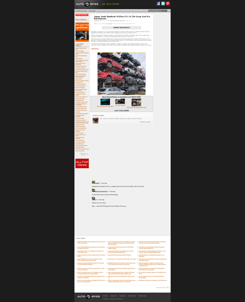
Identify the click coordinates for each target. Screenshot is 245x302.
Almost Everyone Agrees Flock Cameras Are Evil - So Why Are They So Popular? (91, 269)
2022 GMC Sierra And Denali (82, 148)
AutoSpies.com (87, 4)
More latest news (161, 287)
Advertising (122, 295)
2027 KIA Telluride (79, 51)
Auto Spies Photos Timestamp (117, 20)
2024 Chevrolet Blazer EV (81, 96)
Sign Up (108, 4)
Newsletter (115, 4)
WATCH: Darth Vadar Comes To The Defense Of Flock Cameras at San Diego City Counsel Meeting (90, 273)
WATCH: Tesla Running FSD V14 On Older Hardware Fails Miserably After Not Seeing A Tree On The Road (122, 281)
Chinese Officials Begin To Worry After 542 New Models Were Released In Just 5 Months (152, 269)
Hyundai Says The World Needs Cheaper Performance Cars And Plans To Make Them (151, 247)
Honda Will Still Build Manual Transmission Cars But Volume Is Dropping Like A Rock (91, 247)
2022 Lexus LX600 (79, 150)
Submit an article (82, 15)
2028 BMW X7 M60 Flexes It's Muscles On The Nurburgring (153, 280)
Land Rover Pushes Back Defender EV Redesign (119, 254)
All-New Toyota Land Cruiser (82, 69)
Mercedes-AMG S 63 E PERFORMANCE (80, 76)
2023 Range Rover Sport (81, 110)
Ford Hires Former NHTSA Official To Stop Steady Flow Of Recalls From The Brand (91, 277)
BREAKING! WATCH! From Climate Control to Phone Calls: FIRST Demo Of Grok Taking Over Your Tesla (122, 263)
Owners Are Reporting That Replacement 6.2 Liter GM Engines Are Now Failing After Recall (120, 251)
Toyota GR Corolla (79, 118)
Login (103, 4)
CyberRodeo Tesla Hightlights (79, 116)
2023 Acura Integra (79, 124)
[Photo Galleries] (82, 41)
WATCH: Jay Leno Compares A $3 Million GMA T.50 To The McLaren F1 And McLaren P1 (91, 281)
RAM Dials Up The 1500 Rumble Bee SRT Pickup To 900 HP (121, 277)
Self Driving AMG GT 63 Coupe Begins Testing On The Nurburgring (151, 255)
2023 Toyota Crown (80, 98)
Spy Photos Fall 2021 (80, 142)
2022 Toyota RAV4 (79, 140)
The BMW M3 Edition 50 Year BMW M (81, 104)
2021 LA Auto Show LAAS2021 (79, 138)
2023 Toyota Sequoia (80, 126)
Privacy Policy (132, 295)
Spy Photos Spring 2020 (81, 108)
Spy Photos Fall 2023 (80, 67)
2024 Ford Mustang (80, 87)
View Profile (147, 121)
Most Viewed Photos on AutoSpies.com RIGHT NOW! (121, 97)
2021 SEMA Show (79, 143)
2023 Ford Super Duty (80, 85)
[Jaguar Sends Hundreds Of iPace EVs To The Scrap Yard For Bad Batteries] (121, 94)
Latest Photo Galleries (79, 44)
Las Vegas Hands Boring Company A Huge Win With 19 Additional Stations (121, 247)
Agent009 (96, 20)
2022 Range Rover (79, 147)
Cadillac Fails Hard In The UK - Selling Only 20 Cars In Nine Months (91, 255)
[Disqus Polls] (121, 155)
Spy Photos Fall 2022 (80, 84)
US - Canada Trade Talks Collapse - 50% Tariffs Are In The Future (152, 273)
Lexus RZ (77, 111)
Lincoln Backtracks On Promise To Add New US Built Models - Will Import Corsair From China (89, 259)
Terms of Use (142, 295)
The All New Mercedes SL (81, 145)
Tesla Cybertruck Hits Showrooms (80, 64)
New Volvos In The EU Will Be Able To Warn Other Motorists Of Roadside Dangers (153, 259)
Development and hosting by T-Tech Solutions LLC (113, 298)
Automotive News (81, 10)
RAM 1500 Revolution (80, 74)
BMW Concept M (79, 132)
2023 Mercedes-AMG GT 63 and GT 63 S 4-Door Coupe (82, 122)
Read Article (95, 48)
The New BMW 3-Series (81, 106)
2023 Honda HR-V (79, 100)
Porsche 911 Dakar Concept (82, 80)
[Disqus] (121, 204)
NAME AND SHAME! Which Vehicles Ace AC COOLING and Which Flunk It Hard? (91, 242)
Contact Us (113, 295)
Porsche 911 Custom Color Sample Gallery (81, 61)
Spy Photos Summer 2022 (81, 102)
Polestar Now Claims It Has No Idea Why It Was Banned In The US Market (121, 269)
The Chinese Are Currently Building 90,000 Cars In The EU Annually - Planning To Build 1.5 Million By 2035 (152, 251)
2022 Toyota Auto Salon (80, 128)
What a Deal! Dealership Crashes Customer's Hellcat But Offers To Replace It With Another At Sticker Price (121, 273)
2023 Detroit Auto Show (80, 66)
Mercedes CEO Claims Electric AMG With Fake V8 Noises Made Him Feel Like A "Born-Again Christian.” (152, 242)
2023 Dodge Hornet (80, 92)
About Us (105, 295)
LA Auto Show (78, 78)
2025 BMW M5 (78, 58)
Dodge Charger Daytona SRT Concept (81, 90)
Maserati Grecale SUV (80, 120)
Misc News (109, 23)
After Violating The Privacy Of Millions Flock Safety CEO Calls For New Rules (90, 251)
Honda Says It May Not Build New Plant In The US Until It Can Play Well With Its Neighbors (90, 263)
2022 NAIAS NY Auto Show (81, 113)
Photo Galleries (92, 10)
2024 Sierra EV (78, 82)
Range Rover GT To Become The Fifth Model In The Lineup (122, 258)
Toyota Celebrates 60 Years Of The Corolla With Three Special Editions (151, 277)
